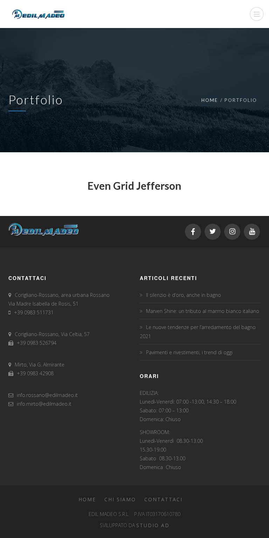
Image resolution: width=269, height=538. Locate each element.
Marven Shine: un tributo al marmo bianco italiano (202, 311)
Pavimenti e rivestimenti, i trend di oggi (189, 352)
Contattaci (163, 499)
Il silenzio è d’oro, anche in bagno (183, 295)
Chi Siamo (120, 499)
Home (209, 100)
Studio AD (153, 525)
